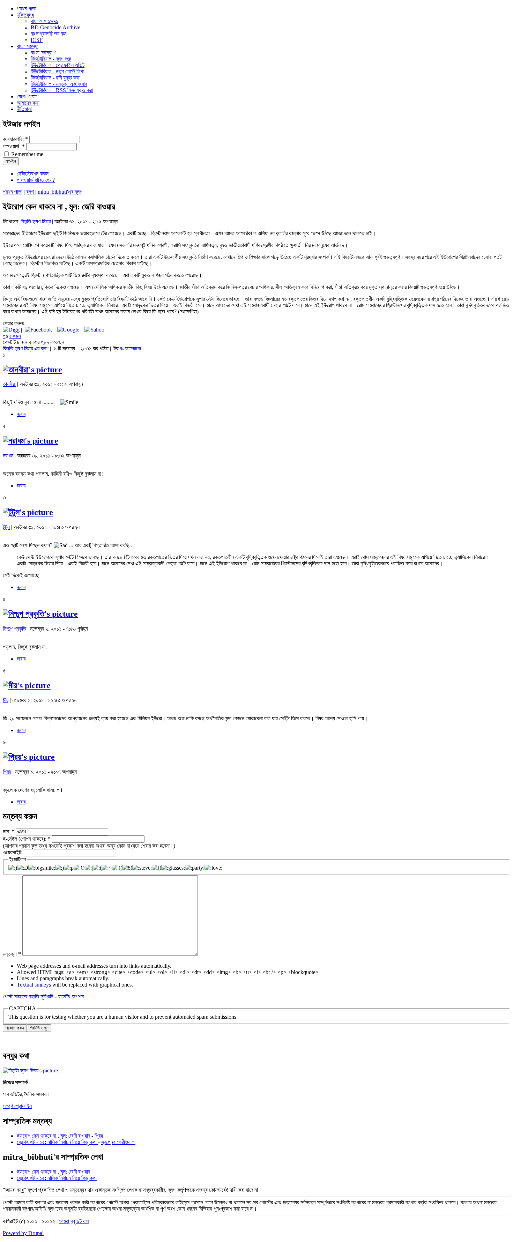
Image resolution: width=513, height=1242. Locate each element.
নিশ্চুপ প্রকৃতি (14, 629)
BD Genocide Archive (55, 27)
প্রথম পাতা (12, 192)
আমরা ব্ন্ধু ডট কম (74, 1221)
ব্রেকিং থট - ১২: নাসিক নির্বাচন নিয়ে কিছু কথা (57, 1142)
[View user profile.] (32, 369)
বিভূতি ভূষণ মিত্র (36, 221)
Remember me (26, 154)
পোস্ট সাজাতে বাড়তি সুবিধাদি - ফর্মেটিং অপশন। (45, 996)
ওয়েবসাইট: (13, 852)
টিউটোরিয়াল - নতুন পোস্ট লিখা (57, 71)
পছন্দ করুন (12, 336)
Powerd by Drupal (23, 1233)
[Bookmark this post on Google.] (68, 330)
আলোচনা (133, 348)
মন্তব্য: (12, 954)
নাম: (8, 831)
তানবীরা (9, 384)
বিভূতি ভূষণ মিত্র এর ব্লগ (26, 348)
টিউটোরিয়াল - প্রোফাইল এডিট (57, 65)
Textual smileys (34, 985)
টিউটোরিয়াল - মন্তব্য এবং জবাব (59, 84)
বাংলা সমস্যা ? (43, 52)
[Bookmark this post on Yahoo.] (94, 330)
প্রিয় (7, 772)
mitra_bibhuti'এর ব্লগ (60, 192)
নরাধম (8, 456)
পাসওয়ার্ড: (14, 146)
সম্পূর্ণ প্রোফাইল (17, 1106)
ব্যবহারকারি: (15, 139)
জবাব (21, 414)
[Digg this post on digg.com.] (11, 330)
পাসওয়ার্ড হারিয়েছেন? (36, 180)
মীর (5, 700)
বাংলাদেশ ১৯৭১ (44, 21)
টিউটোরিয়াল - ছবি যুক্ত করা (55, 78)
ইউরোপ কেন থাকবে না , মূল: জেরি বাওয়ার (54, 1136)
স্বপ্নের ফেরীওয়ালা (118, 1142)
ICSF (37, 40)
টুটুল (6, 527)
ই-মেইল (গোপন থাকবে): (27, 839)
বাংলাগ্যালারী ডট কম (48, 34)
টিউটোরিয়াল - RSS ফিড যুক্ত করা (62, 90)
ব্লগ (30, 192)
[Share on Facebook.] (38, 330)
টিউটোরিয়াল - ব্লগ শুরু (51, 59)
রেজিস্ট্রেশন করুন (33, 174)
